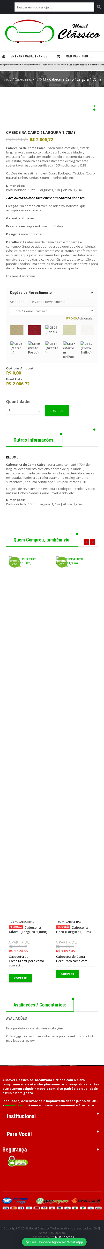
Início (7, 79)
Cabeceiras (23, 79)
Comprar (57, 411)
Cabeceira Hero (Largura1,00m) (73, 929)
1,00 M (13, 921)
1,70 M (40, 79)
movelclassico (16, 1105)
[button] (52, 292)
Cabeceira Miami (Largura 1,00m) (28, 929)
